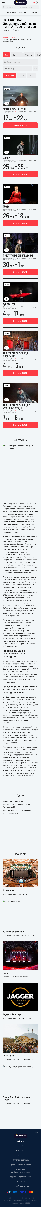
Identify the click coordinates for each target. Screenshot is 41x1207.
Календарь (23, 12)
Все (6, 55)
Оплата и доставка (20, 1160)
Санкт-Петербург (10, 12)
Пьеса (31, 75)
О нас (20, 1155)
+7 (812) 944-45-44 (10, 813)
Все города (20, 1150)
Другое (34, 13)
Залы (20, 1145)
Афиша (20, 1141)
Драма (21, 75)
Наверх (35, 1133)
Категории (9, 75)
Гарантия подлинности (20, 1176)
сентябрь (17, 55)
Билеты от (20, 125)
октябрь (28, 55)
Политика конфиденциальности (20, 1170)
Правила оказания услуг (20, 1164)
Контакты (20, 1181)
